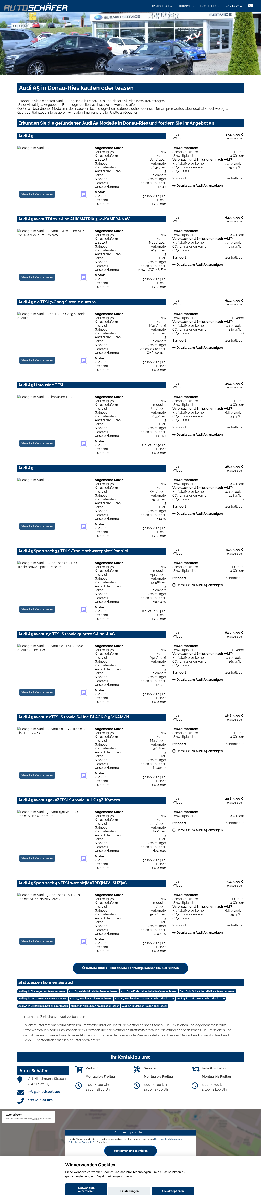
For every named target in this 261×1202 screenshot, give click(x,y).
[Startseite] (36, 6)
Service (184, 6)
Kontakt (232, 6)
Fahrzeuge (160, 6)
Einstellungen (129, 1191)
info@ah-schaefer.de (44, 1092)
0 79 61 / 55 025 (40, 1100)
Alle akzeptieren (172, 1191)
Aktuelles (208, 6)
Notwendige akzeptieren (86, 1189)
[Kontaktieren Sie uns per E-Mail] (250, 6)
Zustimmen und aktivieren (131, 1150)
